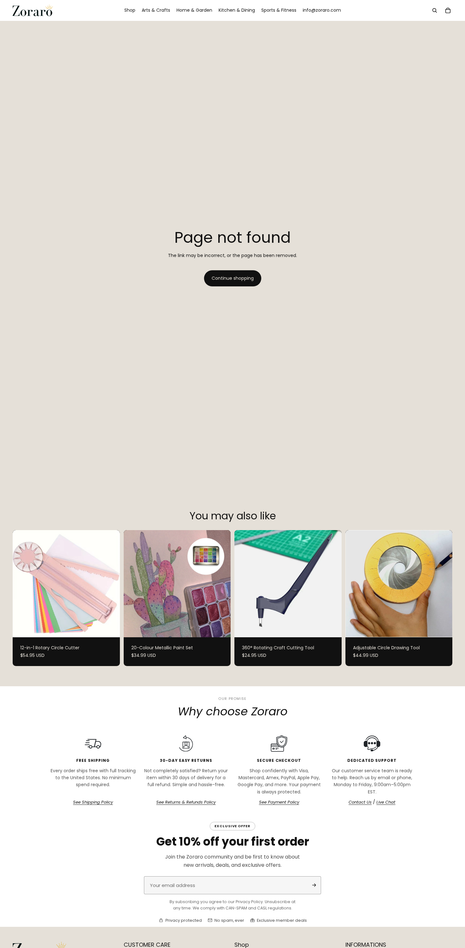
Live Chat (385, 802)
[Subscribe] (314, 885)
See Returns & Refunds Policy (186, 802)
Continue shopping (233, 278)
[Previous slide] (22, 584)
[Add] (332, 627)
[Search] (435, 10)
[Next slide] (110, 584)
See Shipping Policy (93, 802)
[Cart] (448, 10)
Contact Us (360, 802)
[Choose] (110, 627)
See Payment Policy (279, 802)
